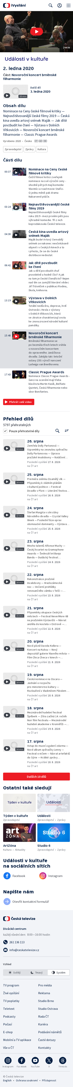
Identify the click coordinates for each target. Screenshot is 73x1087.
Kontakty (44, 1048)
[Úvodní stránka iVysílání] (14, 5)
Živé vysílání (11, 993)
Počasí (7, 1024)
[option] (14, 972)
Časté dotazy (46, 1040)
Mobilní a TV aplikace (17, 1040)
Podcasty (9, 1016)
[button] (36, 31)
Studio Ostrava (48, 1009)
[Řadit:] (66, 430)
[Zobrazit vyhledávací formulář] (50, 5)
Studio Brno (46, 1001)
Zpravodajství (13, 149)
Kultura (42, 149)
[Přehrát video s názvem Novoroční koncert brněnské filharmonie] (36, 31)
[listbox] (36, 972)
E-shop (8, 1032)
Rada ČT (43, 1016)
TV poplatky (11, 1001)
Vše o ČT (8, 1048)
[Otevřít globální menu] (68, 5)
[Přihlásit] (59, 5)
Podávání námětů (50, 1032)
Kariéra (43, 1024)
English (7, 1080)
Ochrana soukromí (27, 1080)
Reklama (44, 993)
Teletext (9, 1009)
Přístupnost (49, 1080)
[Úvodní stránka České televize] (19, 918)
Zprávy (29, 149)
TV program (11, 985)
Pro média (45, 985)
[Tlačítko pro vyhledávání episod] (57, 430)
